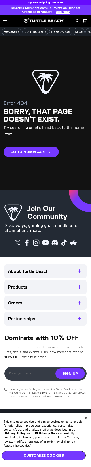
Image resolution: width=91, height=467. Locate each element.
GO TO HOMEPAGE (28, 152)
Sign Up (70, 373)
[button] (45, 271)
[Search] (76, 20)
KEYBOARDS (60, 32)
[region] (45, 440)
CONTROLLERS (35, 32)
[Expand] (79, 271)
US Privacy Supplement (51, 433)
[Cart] (84, 20)
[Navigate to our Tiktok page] (64, 243)
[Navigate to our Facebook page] (27, 243)
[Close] (86, 418)
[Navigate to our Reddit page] (73, 243)
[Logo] (43, 20)
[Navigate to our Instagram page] (36, 243)
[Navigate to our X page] (17, 243)
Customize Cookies (44, 455)
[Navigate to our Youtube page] (45, 243)
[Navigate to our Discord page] (54, 243)
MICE (79, 32)
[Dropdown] (5, 20)
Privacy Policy (15, 433)
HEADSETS (11, 32)
